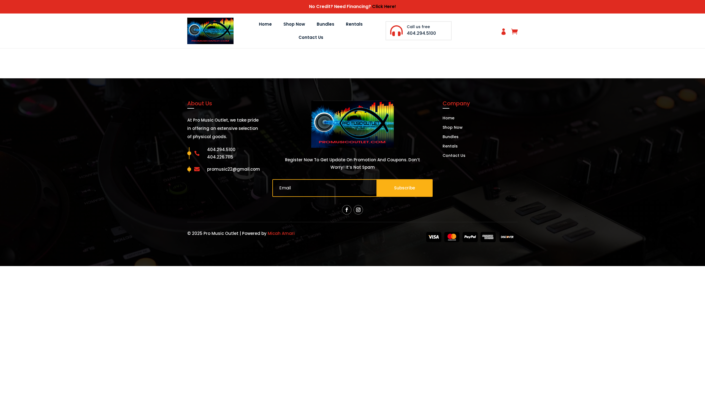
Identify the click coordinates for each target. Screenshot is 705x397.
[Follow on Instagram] (358, 209)
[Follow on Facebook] (346, 209)
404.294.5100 (421, 33)
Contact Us (311, 37)
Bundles (325, 24)
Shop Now (294, 24)
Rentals (354, 24)
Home (265, 24)
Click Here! (384, 6)
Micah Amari (281, 233)
